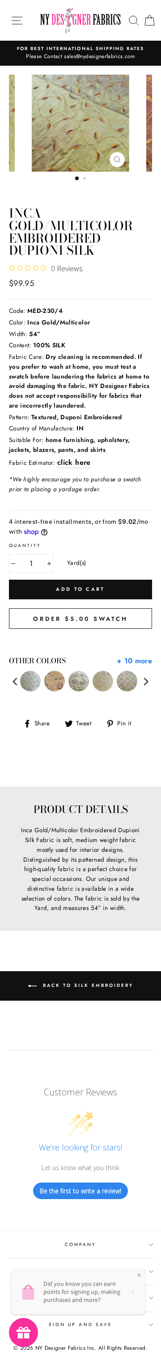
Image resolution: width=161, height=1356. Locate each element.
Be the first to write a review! (80, 1191)
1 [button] (77, 179)
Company (80, 1244)
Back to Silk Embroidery (86, 985)
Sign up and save (80, 1324)
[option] (80, 53)
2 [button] (85, 179)
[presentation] (15, 681)
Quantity (25, 545)
